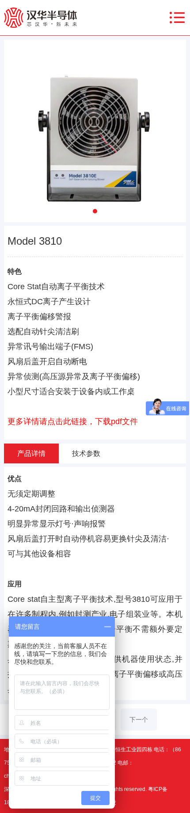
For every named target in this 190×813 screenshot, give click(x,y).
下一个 (138, 719)
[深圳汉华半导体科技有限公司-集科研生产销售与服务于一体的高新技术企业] (40, 17)
